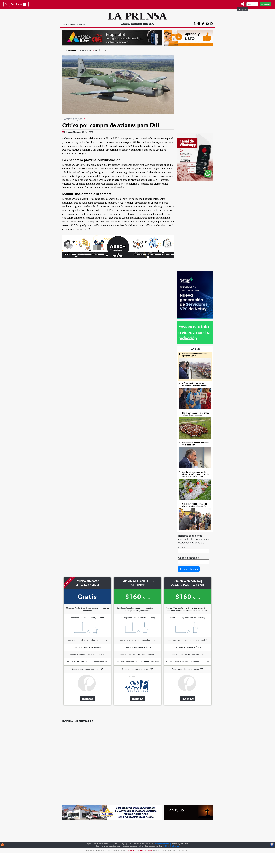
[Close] (242, 4)
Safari (144, 850)
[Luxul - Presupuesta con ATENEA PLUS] (188, 37)
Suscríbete (265, 4)
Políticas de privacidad (171, 846)
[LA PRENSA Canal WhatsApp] (195, 156)
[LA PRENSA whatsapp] (195, 332)
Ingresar (253, 4)
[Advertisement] (195, 90)
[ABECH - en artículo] (118, 246)
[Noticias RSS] (2, 845)
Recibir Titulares (189, 569)
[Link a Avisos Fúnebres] (188, 812)
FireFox (130, 850)
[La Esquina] (112, 812)
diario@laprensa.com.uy (162, 844)
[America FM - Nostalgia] (112, 37)
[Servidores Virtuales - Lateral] (195, 294)
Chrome (137, 850)
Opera (150, 850)
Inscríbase (87, 698)
